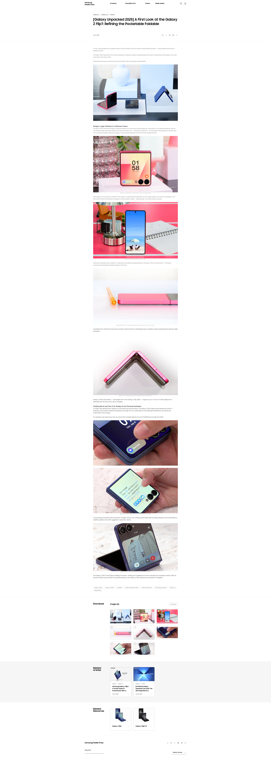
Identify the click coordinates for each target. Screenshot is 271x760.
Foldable (119, 587)
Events (147, 3)
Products (113, 3)
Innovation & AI (130, 3)
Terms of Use (88, 750)
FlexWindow (97, 590)
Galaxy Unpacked (147, 587)
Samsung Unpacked (161, 587)
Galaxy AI (104, 15)
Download (173, 604)
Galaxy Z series (109, 587)
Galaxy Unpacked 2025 (131, 587)
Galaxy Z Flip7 (98, 587)
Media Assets (159, 3)
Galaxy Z (96, 15)
